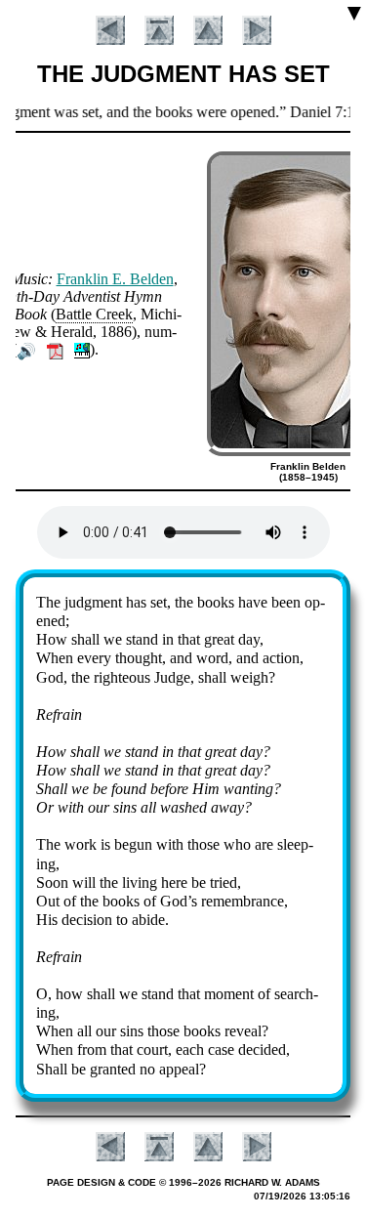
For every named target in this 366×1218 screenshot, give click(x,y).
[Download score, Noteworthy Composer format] (82, 349)
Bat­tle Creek (94, 314)
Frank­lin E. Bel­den (115, 279)
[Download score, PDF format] (55, 349)
